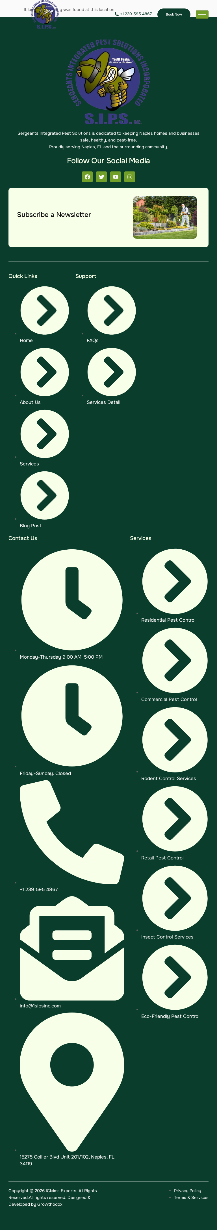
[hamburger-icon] (202, 14)
